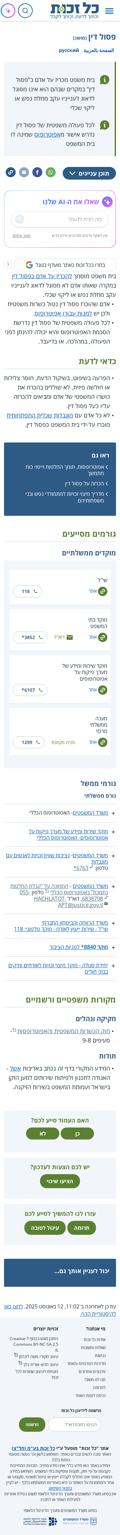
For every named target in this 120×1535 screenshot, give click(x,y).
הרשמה (32, 1424)
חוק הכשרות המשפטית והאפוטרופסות (63, 1031)
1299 (27, 742)
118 (26, 591)
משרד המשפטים (90, 812)
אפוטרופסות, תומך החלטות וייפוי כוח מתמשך (65, 470)
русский (69, 50)
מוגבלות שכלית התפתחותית (40, 415)
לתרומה (99, 1387)
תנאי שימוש (21, 235)
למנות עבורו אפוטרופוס (63, 313)
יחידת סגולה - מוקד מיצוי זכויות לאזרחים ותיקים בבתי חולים (58, 968)
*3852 (28, 637)
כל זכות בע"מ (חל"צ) (33, 1448)
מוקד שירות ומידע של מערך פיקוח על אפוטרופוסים (84, 672)
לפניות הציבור (79, 947)
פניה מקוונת (63, 742)
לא (43, 1133)
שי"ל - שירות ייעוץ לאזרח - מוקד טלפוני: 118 (61, 929)
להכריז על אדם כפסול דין (42, 276)
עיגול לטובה (45, 1227)
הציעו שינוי (60, 1181)
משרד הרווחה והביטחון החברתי (75, 922)
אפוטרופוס (47, 134)
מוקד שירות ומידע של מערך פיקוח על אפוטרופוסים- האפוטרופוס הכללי (68, 834)
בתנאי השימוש (60, 1488)
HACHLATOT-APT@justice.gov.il (68, 902)
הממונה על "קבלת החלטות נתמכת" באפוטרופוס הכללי (59, 889)
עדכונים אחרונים (92, 1371)
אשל (15, 1068)
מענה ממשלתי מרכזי (98, 725)
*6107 (28, 690)
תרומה (81, 1227)
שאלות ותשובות (93, 1347)
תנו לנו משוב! (95, 1379)
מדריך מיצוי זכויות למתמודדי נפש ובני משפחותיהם (64, 497)
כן (77, 1133)
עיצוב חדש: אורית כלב (40, 1364)
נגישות (100, 1355)
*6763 (80, 868)
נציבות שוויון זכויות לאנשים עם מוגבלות (57, 858)
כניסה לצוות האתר (90, 1395)
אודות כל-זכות (95, 1339)
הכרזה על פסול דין (84, 483)
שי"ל (102, 580)
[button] (109, 11)
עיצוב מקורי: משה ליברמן (38, 1356)
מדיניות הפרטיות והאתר (86, 1363)
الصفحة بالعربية (99, 50)
